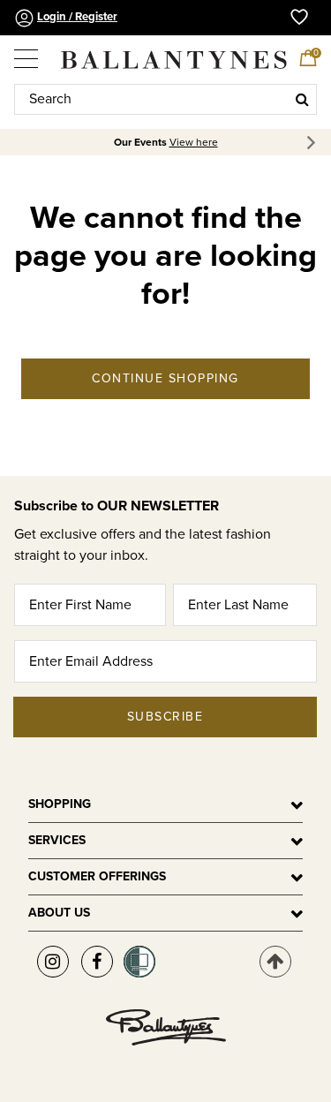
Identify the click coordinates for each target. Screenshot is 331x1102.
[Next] (313, 142)
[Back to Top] (275, 961)
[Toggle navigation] (27, 52)
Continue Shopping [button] (165, 378)
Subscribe (165, 716)
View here (193, 142)
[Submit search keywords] (302, 99)
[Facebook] (97, 961)
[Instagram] (53, 961)
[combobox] (165, 99)
